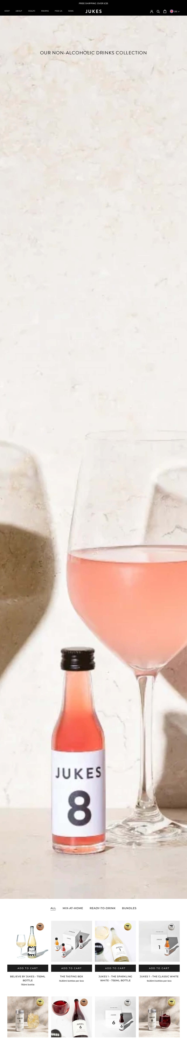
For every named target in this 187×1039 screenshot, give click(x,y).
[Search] (158, 11)
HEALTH (31, 11)
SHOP (7, 11)
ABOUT (19, 11)
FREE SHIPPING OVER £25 (93, 3)
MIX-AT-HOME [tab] (73, 908)
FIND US (58, 11)
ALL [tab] (53, 908)
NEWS (70, 11)
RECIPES (45, 11)
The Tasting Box (71, 976)
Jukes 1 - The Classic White (159, 976)
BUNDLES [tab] (129, 908)
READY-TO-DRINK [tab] (103, 908)
